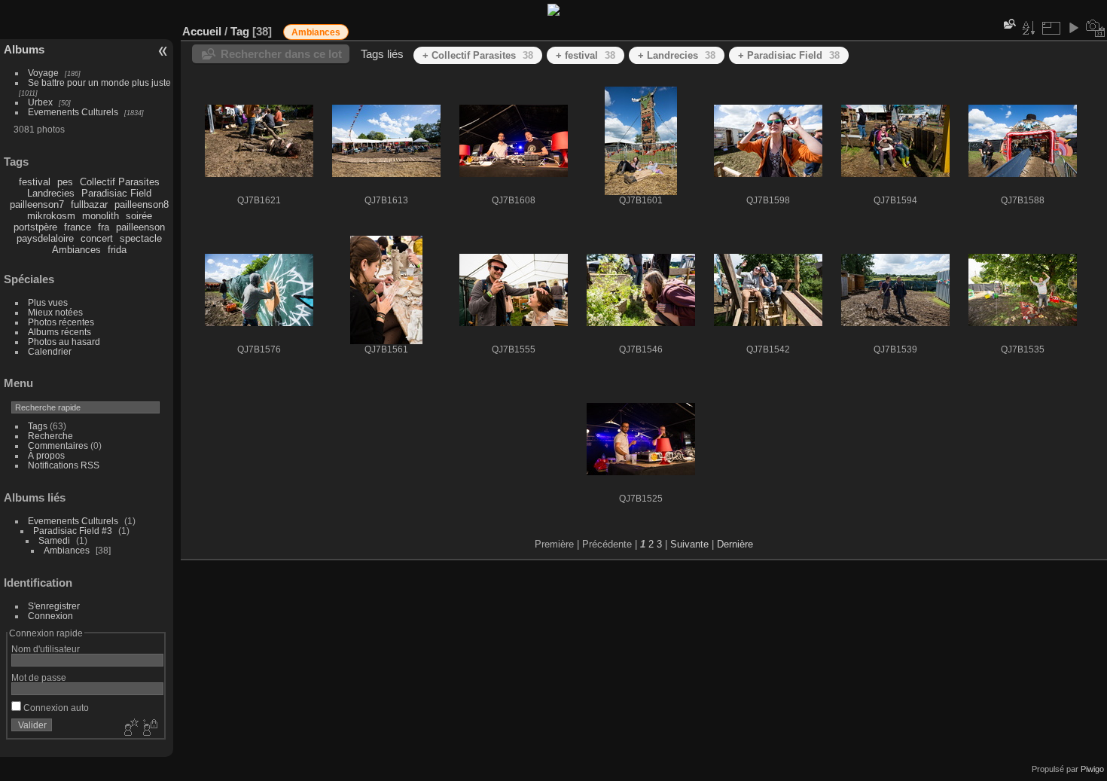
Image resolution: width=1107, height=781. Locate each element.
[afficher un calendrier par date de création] (1095, 28)
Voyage (43, 73)
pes (65, 182)
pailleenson (140, 227)
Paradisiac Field (116, 193)
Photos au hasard (64, 341)
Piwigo (1092, 768)
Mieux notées (55, 312)
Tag (239, 31)
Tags (37, 426)
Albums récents (59, 332)
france (77, 227)
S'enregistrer (54, 606)
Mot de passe (38, 677)
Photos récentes (61, 322)
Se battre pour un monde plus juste (99, 82)
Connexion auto (55, 707)
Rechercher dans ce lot (281, 53)
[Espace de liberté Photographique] (553, 12)
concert (97, 238)
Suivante (689, 544)
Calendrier (50, 351)
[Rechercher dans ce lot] (1008, 23)
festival (34, 182)
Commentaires (58, 445)
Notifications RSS (63, 465)
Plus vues (48, 302)
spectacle (141, 238)
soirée (139, 215)
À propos (46, 455)
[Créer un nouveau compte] (129, 728)
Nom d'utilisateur (45, 649)
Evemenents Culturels (73, 112)
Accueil (201, 31)
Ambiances (76, 249)
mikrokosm (51, 215)
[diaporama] (1073, 28)
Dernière (735, 544)
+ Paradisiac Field (789, 55)
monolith (100, 215)
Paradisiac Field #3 (72, 530)
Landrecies (51, 193)
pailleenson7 (37, 204)
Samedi (54, 540)
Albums (24, 49)
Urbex (40, 102)
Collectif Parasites (120, 182)
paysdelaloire (45, 238)
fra (103, 227)
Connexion (50, 616)
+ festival (585, 55)
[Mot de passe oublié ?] (149, 728)
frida (117, 249)
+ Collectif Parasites (477, 55)
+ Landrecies (676, 55)
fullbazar (89, 204)
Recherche (50, 436)
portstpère (35, 227)
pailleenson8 (141, 204)
